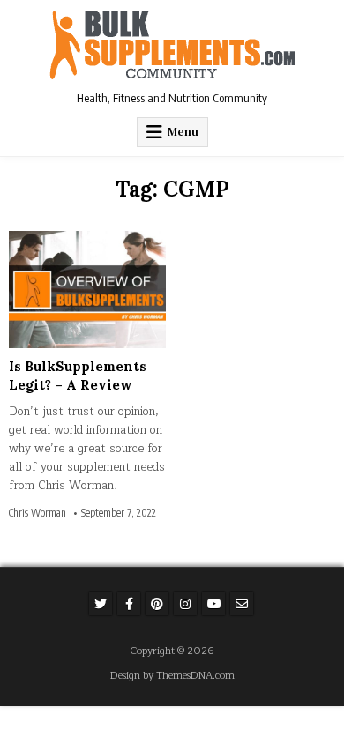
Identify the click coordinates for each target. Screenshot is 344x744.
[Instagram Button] (185, 603)
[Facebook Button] (128, 603)
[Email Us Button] (241, 603)
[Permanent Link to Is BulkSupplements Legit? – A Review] (87, 289)
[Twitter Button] (100, 603)
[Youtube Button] (213, 603)
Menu (183, 131)
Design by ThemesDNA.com (172, 675)
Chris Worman (37, 513)
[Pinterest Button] (157, 603)
